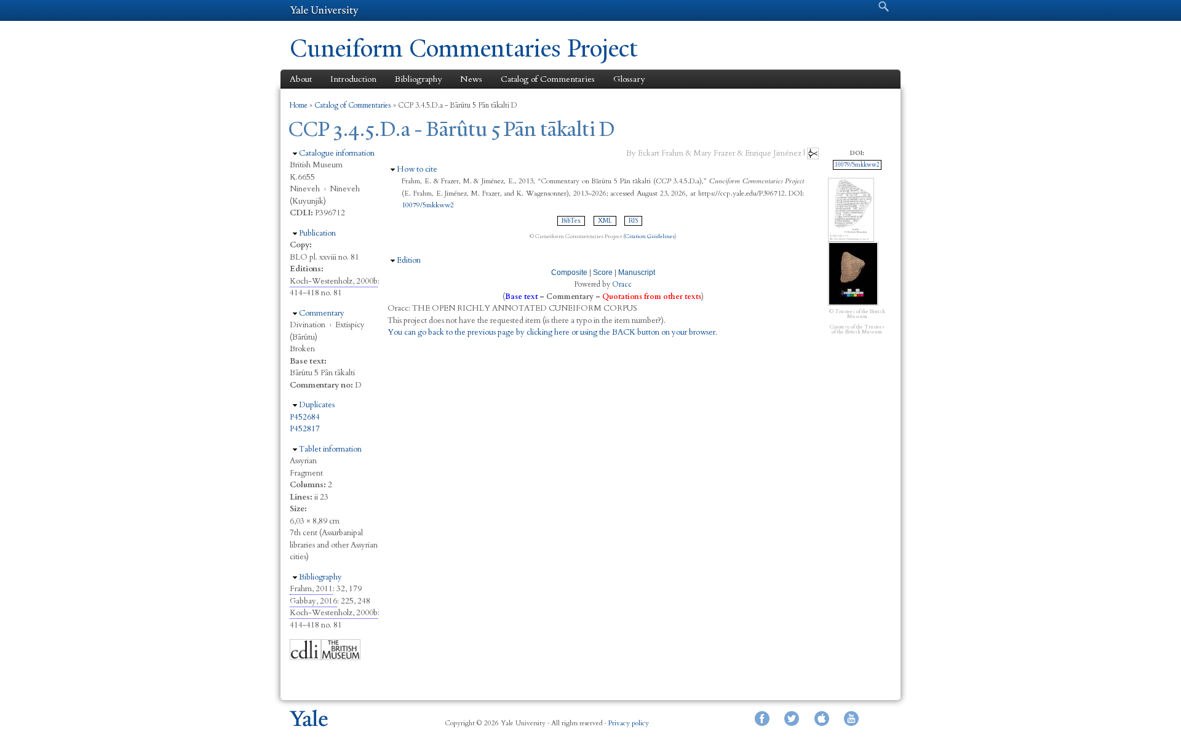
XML (605, 221)
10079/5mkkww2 (428, 205)
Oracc (622, 284)
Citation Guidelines (650, 236)
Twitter (791, 718)
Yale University (324, 10)
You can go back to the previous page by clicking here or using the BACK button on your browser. (552, 332)
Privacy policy (628, 723)
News (471, 79)
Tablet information (330, 449)
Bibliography (418, 79)
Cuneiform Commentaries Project (464, 48)
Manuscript (636, 272)
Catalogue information (337, 153)
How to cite (417, 169)
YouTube (851, 718)
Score (603, 272)
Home (299, 105)
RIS (633, 221)
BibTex (571, 221)
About (301, 79)
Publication (317, 233)
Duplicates (317, 404)
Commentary (321, 313)
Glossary (629, 79)
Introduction (353, 79)
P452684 (305, 417)
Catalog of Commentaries (548, 79)
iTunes (821, 718)
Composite (569, 272)
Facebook (762, 718)
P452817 (305, 428)
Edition (409, 260)
